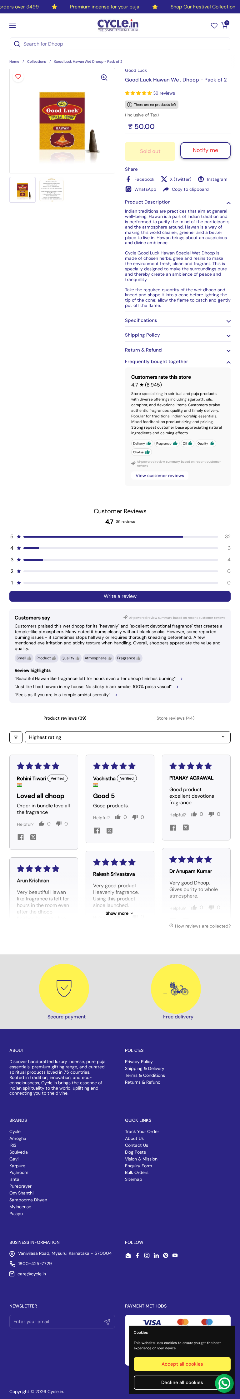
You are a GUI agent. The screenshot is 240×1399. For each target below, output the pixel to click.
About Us (134, 1138)
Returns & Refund (143, 1082)
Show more (117, 913)
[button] (224, 25)
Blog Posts (135, 1152)
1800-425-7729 (35, 1263)
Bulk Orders (136, 1172)
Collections (36, 61)
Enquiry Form (138, 1166)
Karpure (17, 1166)
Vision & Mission (141, 1159)
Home (14, 61)
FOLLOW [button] (134, 1242)
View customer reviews (160, 475)
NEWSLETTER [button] (23, 1306)
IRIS (12, 1145)
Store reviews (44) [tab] (175, 718)
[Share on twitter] (33, 838)
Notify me (205, 150)
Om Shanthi (21, 1193)
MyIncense (20, 1206)
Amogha (17, 1138)
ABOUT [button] (16, 1050)
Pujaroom (18, 1172)
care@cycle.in (32, 1274)
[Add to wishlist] (18, 76)
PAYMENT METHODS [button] (146, 1306)
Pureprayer (20, 1186)
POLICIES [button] (134, 1050)
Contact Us (136, 1145)
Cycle (15, 1131)
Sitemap (133, 1179)
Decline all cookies (182, 1382)
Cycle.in (55, 1391)
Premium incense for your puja (104, 7)
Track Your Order (142, 1131)
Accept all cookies (182, 1364)
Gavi (13, 1159)
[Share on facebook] (20, 837)
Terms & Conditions (145, 1075)
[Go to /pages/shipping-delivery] (176, 989)
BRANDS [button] (18, 1120)
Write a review (120, 596)
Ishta (14, 1179)
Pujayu (16, 1213)
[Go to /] (119, 25)
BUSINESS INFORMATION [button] (34, 1242)
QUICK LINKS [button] (138, 1120)
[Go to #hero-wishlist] (214, 25)
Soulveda (18, 1152)
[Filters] (15, 737)
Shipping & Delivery (144, 1068)
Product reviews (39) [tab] (64, 718)
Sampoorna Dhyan (28, 1200)
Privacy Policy (139, 1061)
